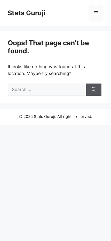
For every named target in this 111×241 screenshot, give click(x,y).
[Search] (93, 90)
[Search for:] (47, 89)
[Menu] (96, 13)
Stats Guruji (26, 13)
